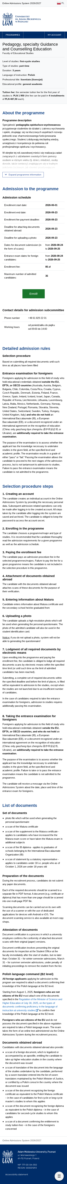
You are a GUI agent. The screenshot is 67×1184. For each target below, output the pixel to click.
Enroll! (33, 293)
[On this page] (59, 1176)
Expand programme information (24, 174)
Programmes (13, 35)
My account (54, 35)
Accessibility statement (16, 1174)
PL (62, 3)
